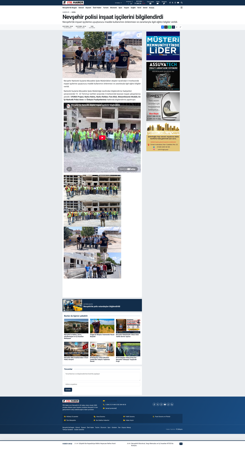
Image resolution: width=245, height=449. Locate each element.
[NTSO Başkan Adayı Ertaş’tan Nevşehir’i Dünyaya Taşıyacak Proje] (128, 349)
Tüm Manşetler (71, 420)
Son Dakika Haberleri (102, 420)
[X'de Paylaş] (166, 27)
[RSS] (172, 404)
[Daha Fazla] (173, 27)
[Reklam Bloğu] (163, 46)
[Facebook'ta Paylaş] (162, 27)
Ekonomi (113, 8)
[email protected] (111, 401)
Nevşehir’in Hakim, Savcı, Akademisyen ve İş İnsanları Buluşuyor (74, 336)
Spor (120, 8)
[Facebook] (154, 404)
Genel (145, 8)
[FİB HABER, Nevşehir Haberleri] (73, 2)
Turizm (106, 8)
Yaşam (126, 8)
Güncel (81, 8)
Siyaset (88, 8)
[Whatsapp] (168, 404)
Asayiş (151, 8)
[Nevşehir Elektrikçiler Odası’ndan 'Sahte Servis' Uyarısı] (128, 326)
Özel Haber (97, 8)
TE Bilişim (179, 429)
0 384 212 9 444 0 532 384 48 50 (116, 404)
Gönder (68, 390)
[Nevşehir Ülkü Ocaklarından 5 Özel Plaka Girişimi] (76, 349)
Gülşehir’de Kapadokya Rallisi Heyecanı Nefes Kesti (97, 443)
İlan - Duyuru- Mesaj (124, 427)
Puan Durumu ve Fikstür (162, 416)
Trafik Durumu (130, 416)
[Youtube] (164, 404)
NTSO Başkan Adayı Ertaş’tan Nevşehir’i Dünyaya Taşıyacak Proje (126, 359)
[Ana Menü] (182, 7)
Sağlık (133, 8)
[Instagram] (161, 404)
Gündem (114, 427)
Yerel (139, 8)
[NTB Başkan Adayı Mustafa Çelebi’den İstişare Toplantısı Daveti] (102, 349)
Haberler (65, 12)
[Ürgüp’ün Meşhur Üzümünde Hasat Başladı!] (102, 326)
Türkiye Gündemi (67, 429)
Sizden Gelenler (79, 429)
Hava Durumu (100, 416)
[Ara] (182, 3)
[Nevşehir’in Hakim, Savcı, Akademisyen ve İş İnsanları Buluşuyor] (76, 326)
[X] (157, 404)
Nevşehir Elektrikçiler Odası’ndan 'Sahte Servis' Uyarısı (127, 335)
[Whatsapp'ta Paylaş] (169, 27)
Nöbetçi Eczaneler (72, 416)
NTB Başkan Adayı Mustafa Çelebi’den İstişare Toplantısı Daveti (100, 359)
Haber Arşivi (130, 420)
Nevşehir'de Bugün (69, 8)
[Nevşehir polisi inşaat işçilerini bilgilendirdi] (102, 55)
